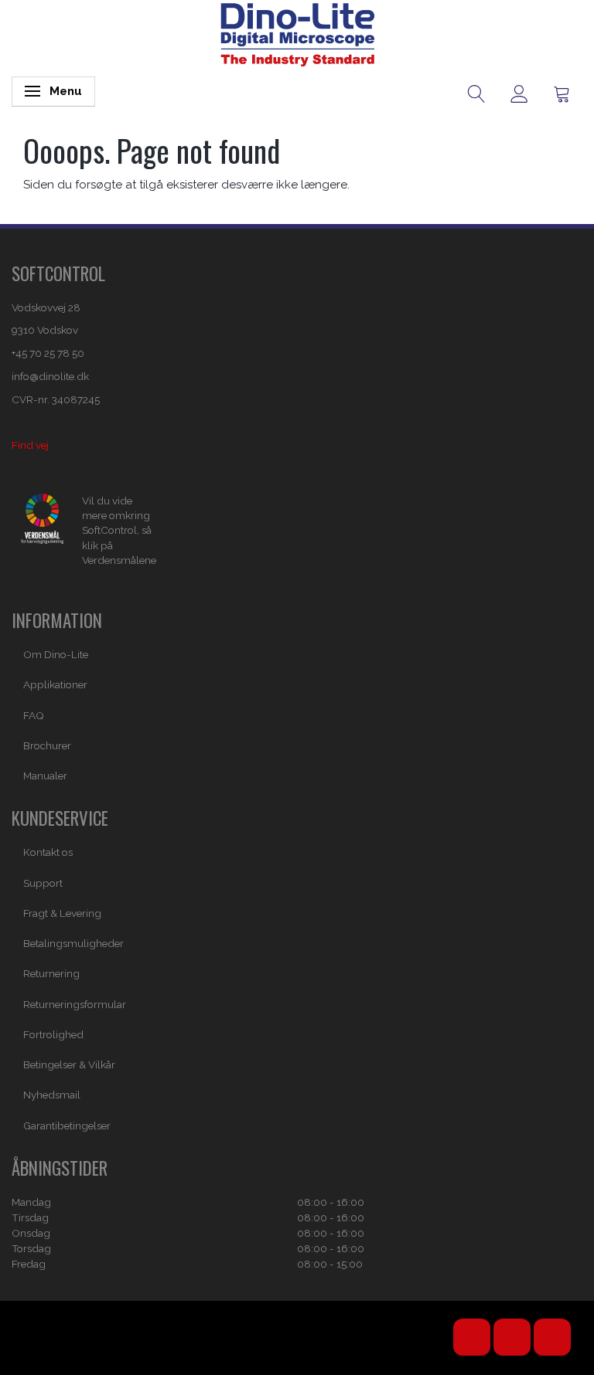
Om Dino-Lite (55, 654)
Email (552, 1337)
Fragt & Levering (62, 913)
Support (43, 883)
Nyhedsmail (51, 1094)
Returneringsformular (74, 1004)
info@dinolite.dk (50, 376)
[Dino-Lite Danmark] (297, 33)
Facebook (512, 1337)
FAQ (33, 715)
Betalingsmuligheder (73, 943)
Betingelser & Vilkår (69, 1064)
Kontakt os (48, 852)
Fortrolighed (53, 1034)
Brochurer (47, 745)
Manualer (45, 775)
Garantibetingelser (67, 1125)
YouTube (471, 1337)
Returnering (51, 973)
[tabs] (476, 92)
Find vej (30, 445)
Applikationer (55, 684)
